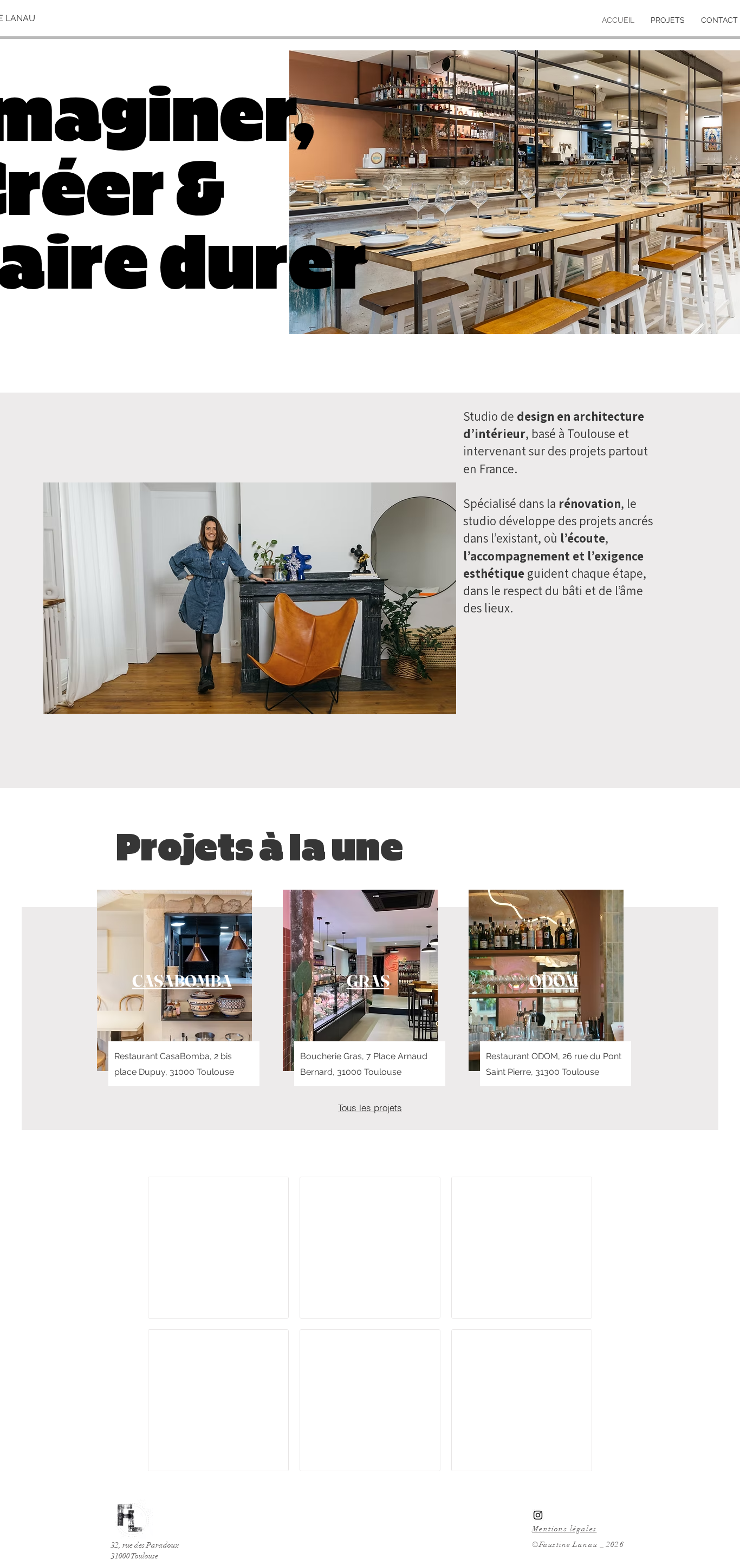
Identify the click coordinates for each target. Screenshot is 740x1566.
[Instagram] (538, 1515)
